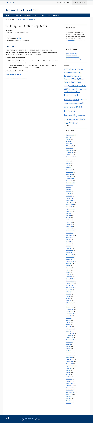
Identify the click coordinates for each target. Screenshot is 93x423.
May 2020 (68, 244)
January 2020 (69, 252)
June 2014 (68, 398)
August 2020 (69, 237)
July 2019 (68, 265)
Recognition (18, 15)
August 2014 (69, 394)
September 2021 (70, 209)
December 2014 (70, 385)
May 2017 (68, 322)
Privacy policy (34, 418)
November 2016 (70, 335)
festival (66, 82)
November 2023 (70, 152)
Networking (74, 89)
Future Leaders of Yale (23, 10)
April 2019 (68, 272)
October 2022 (69, 180)
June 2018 (68, 294)
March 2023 (69, 170)
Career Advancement (71, 53)
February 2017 (69, 329)
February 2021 (69, 224)
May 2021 (68, 217)
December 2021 (70, 202)
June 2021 (68, 215)
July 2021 (68, 213)
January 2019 (69, 278)
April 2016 (68, 350)
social (81, 103)
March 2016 (69, 353)
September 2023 (70, 156)
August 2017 (69, 316)
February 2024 (69, 145)
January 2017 (69, 331)
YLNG (71, 123)
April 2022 (68, 193)
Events (43, 15)
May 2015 (68, 374)
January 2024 (69, 148)
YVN (76, 123)
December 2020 (70, 228)
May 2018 (68, 296)
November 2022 (70, 178)
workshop (75, 119)
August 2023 (69, 159)
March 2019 (69, 274)
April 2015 (68, 377)
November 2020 (70, 231)
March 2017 (69, 326)
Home (7, 19)
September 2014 (70, 392)
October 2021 (69, 206)
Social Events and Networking (73, 59)
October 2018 (69, 285)
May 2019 (68, 270)
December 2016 (70, 333)
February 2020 (69, 250)
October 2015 (69, 363)
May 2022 (68, 191)
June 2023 (68, 163)
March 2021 (69, 222)
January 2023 (69, 174)
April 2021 (68, 220)
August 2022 (69, 185)
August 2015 (69, 368)
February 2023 (69, 172)
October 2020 (69, 233)
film (70, 82)
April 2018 (68, 298)
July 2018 (68, 292)
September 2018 (70, 287)
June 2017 (68, 320)
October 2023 (69, 154)
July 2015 (68, 370)
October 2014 (69, 390)
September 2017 (70, 313)
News (36, 15)
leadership (67, 86)
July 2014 (68, 396)
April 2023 (68, 167)
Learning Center (78, 85)
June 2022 (68, 189)
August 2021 (69, 211)
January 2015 (69, 383)
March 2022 (69, 196)
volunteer (67, 119)
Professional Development (19, 78)
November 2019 (70, 257)
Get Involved (28, 15)
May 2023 (68, 165)
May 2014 (68, 400)
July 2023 (68, 161)
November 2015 (70, 361)
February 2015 (69, 381)
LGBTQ (67, 89)
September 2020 (70, 235)
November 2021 (70, 204)
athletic (71, 69)
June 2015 (68, 372)
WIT (71, 119)
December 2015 (70, 359)
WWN (81, 119)
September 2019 (70, 261)
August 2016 (69, 342)
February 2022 (69, 198)
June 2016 (68, 346)
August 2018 (69, 289)
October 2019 (69, 259)
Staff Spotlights (53, 15)
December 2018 (70, 281)
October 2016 (69, 337)
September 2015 (70, 366)
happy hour (76, 82)
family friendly (79, 79)
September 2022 (70, 183)
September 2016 (70, 339)
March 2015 (69, 379)
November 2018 (70, 283)
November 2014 (70, 387)
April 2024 (68, 141)
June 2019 (68, 268)
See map (19, 38)
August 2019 (69, 263)
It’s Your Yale (10, 2)
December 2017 (70, 307)
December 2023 (70, 150)
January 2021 (69, 226)
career (75, 69)
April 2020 (68, 246)
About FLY (9, 15)
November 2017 (70, 309)
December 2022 (70, 176)
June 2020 (68, 241)
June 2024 (68, 137)
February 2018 (69, 302)
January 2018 (69, 305)
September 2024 (70, 135)
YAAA (66, 123)
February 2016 (69, 355)
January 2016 (69, 357)
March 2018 (69, 300)
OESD (82, 89)
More (67, 125)
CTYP (72, 79)
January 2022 (69, 200)
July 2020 (68, 239)
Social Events (70, 107)
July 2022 (68, 187)
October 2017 (69, 311)
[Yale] (8, 418)
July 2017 (68, 318)
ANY (66, 69)
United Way (81, 115)
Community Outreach (71, 55)
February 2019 (69, 276)
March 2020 (69, 248)
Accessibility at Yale (25, 418)
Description (10, 46)
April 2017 (68, 324)
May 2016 (68, 348)
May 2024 (68, 139)
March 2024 (69, 143)
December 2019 (70, 254)
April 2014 (68, 403)
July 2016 (68, 344)
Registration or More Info (13, 74)
